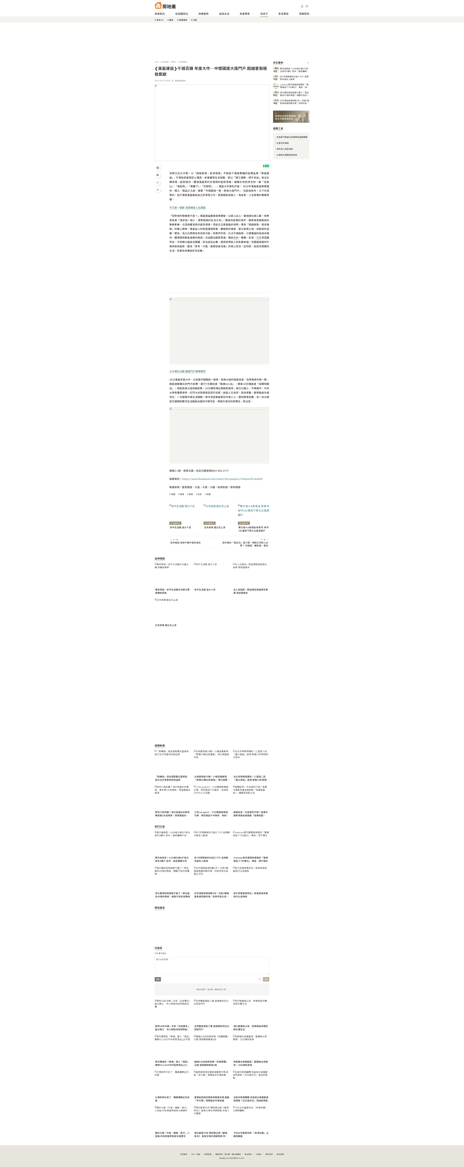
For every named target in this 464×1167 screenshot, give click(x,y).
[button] (306, 6)
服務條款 (219, 1154)
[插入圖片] (260, 979)
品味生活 (224, 13)
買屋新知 (304, 13)
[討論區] (158, 182)
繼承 (171, 19)
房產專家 (245, 13)
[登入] (302, 6)
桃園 (173, 494)
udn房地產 (164, 62)
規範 (158, 979)
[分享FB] (158, 168)
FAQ (193, 1154)
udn (156, 62)
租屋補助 (183, 19)
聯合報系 (248, 1154)
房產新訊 (160, 13)
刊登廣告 (183, 1154)
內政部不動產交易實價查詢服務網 (292, 137)
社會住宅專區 (283, 142)
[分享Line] (158, 175)
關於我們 (269, 1154)
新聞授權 (207, 1154)
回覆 (266, 979)
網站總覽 (280, 1154)
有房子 (264, 13)
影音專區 (284, 13)
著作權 (227, 1154)
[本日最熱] (308, 62)
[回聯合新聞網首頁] (158, 5)
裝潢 (182, 494)
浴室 (195, 19)
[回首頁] (165, 5)
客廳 (209, 494)
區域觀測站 (181, 13)
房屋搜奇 (204, 13)
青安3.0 (160, 19)
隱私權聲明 (236, 1154)
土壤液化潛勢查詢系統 (287, 154)
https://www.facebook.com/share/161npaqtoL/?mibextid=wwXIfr (222, 479)
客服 (198, 1154)
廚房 (191, 494)
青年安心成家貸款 (285, 148)
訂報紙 (258, 1154)
